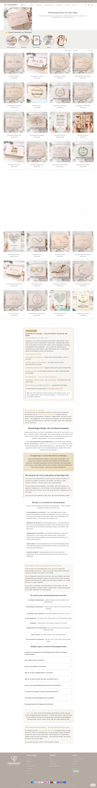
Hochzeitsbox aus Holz (60, 254)
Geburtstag (29, 758)
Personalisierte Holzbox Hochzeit (82, 283)
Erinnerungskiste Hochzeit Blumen (60, 164)
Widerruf (76, 771)
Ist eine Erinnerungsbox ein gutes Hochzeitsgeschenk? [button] (41, 691)
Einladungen (29, 768)
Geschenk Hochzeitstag (60, 135)
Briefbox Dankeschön (60, 195)
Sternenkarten (52, 380)
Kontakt (28, 773)
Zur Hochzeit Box (14, 226)
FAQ (73, 766)
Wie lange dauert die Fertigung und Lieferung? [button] (39, 704)
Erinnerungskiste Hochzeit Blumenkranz (83, 196)
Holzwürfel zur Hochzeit (82, 135)
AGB (50, 758)
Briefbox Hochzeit (37, 105)
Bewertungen (76, 761)
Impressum (52, 761)
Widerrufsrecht (53, 763)
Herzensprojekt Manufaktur (30, 784)
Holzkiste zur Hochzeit (14, 76)
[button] (85, 5)
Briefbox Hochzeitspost (37, 195)
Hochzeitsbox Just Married (14, 164)
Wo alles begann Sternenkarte (83, 226)
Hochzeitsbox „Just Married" (34, 357)
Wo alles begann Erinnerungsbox (37, 135)
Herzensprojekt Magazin (78, 758)
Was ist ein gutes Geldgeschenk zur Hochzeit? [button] (39, 672)
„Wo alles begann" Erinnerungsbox (36, 362)
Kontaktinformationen (71, 784)
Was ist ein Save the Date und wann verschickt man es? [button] (42, 679)
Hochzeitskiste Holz (37, 254)
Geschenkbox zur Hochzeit (60, 76)
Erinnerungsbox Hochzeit (37, 283)
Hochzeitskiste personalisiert (82, 164)
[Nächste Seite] (52, 323)
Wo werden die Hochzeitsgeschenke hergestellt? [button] (39, 698)
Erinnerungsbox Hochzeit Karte (60, 283)
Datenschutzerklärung (55, 766)
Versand (63, 784)
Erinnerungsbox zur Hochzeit (60, 105)
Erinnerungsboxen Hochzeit (54, 388)
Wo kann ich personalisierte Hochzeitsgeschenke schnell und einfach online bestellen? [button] (46, 653)
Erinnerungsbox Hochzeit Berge (14, 105)
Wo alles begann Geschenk (14, 254)
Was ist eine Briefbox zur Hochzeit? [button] (35, 666)
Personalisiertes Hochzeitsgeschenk (83, 254)
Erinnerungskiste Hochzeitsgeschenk (60, 226)
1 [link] (44, 323)
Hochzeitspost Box (14, 195)
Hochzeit (29, 761)
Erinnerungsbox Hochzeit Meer (14, 135)
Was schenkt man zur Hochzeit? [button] (34, 660)
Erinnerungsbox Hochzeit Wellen (83, 105)
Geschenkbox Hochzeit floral (34, 367)
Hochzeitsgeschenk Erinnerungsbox (83, 76)
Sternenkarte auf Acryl (32, 385)
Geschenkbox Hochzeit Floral (37, 164)
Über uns (29, 771)
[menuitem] (24, 5)
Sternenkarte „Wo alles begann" (35, 380)
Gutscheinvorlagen (31, 766)
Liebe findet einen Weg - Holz (60, 313)
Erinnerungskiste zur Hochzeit (37, 76)
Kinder (28, 763)
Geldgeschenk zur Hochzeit (83, 313)
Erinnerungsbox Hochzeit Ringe (37, 226)
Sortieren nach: (68, 50)
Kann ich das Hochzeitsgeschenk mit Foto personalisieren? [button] (43, 685)
